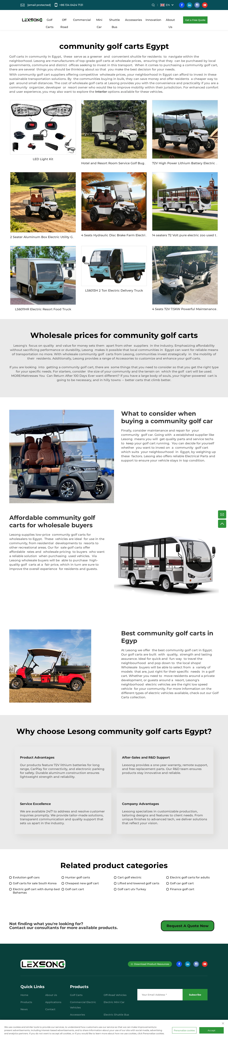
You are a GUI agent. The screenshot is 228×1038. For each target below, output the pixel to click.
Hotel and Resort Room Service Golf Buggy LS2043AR (123, 163)
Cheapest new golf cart (82, 883)
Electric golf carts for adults (190, 877)
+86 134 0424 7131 (71, 5)
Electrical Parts (196, 456)
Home (24, 995)
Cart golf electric (129, 877)
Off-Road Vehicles (115, 995)
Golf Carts (49, 21)
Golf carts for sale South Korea (35, 883)
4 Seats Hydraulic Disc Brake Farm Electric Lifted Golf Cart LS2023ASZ (135, 235)
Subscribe (195, 994)
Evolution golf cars (26, 877)
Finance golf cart (182, 889)
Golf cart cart (74, 889)
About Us (170, 21)
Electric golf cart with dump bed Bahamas (36, 890)
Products (26, 1002)
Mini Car (99, 21)
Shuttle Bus (114, 21)
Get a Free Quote (195, 20)
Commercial (82, 20)
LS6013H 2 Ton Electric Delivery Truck (114, 290)
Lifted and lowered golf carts (138, 883)
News (24, 1009)
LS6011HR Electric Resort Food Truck (43, 309)
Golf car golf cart (182, 883)
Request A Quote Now (188, 926)
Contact (50, 1009)
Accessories (133, 20)
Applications (53, 1002)
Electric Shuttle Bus (116, 1014)
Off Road (64, 21)
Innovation (153, 20)
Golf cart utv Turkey (132, 889)
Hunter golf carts (77, 877)
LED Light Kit (43, 159)
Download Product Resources (151, 964)
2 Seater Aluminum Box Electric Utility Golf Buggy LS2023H (56, 237)
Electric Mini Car (114, 1002)
